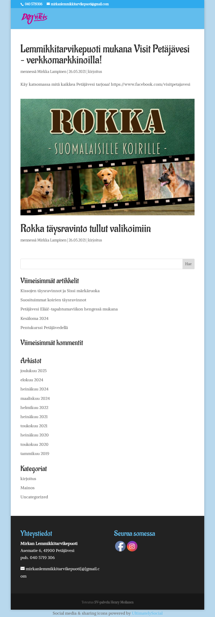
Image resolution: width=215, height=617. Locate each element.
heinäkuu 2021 (34, 416)
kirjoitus (95, 71)
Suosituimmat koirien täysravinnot (53, 299)
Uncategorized (34, 496)
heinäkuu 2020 (34, 434)
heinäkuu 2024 (34, 388)
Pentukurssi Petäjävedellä (44, 327)
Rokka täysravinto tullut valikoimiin (85, 228)
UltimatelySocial (147, 613)
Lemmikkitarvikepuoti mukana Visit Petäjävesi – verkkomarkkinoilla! (105, 54)
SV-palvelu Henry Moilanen (113, 602)
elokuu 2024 (31, 379)
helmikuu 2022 (34, 407)
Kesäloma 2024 (34, 318)
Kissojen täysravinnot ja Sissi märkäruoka (60, 290)
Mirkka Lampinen (51, 71)
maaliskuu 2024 (35, 398)
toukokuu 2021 (33, 425)
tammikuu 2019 (34, 453)
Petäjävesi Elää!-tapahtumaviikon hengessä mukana (69, 309)
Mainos (27, 487)
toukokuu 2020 (34, 444)
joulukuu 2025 (33, 370)
